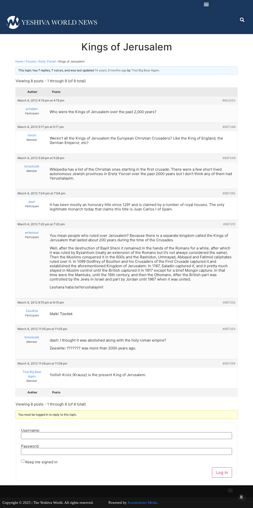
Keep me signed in (41, 462)
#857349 (229, 158)
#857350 (229, 193)
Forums (31, 61)
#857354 (229, 363)
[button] (206, 4)
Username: (30, 430)
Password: (30, 446)
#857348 (229, 127)
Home (19, 61)
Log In (222, 472)
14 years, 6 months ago (110, 70)
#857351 (229, 224)
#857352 (229, 302)
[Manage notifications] (241, 497)
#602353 (228, 100)
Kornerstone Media (142, 503)
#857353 (229, 329)
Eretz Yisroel (47, 61)
